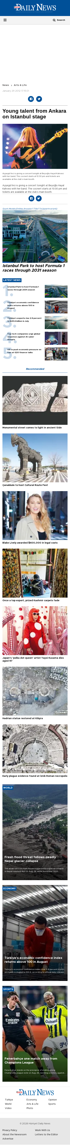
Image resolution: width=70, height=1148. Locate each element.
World (8, 1104)
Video (8, 1108)
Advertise (7, 1139)
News (5, 85)
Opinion (52, 1100)
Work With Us (42, 1130)
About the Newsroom (14, 1134)
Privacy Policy (9, 1130)
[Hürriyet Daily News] (35, 8)
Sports (52, 1104)
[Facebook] (31, 99)
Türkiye (9, 1100)
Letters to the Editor (46, 1134)
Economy (32, 1100)
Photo (30, 1108)
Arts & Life (20, 85)
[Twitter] (39, 99)
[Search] (54, 20)
